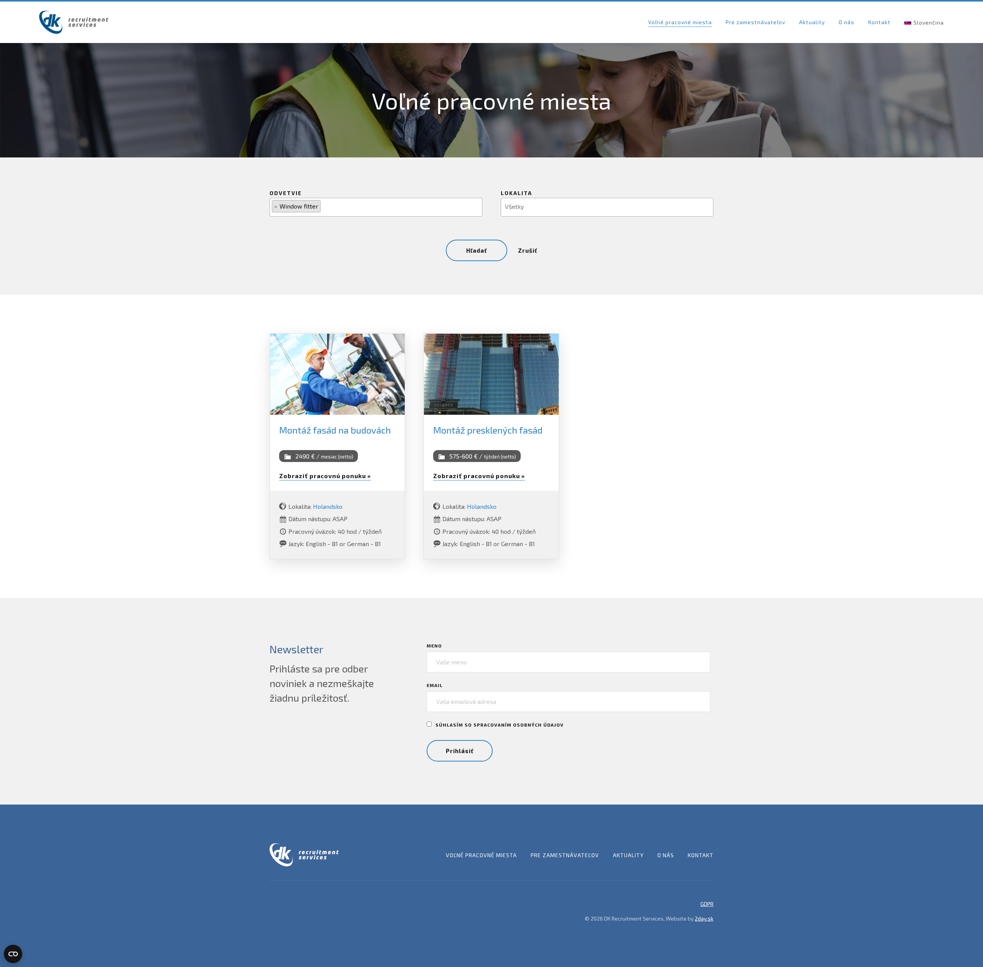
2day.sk (704, 918)
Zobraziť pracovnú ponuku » (325, 475)
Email (435, 685)
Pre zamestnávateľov (755, 22)
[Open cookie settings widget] (13, 954)
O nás (846, 22)
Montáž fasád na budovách (335, 429)
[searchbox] (326, 206)
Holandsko (328, 506)
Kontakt (879, 22)
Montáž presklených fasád (488, 429)
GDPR (706, 904)
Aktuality (812, 22)
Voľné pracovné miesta (680, 22)
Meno (434, 645)
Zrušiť (527, 250)
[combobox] (376, 207)
